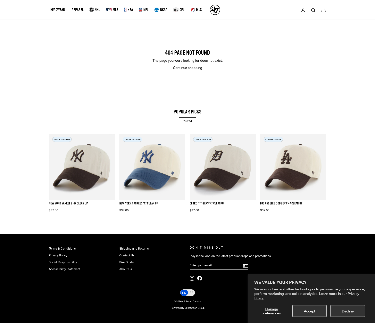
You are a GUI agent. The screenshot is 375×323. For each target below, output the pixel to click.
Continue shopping (187, 67)
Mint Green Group (194, 308)
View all (187, 120)
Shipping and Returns (134, 248)
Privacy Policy (58, 255)
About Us (125, 269)
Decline (348, 311)
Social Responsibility (63, 262)
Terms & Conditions (62, 248)
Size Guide (126, 262)
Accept (309, 311)
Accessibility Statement (64, 269)
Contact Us (127, 255)
